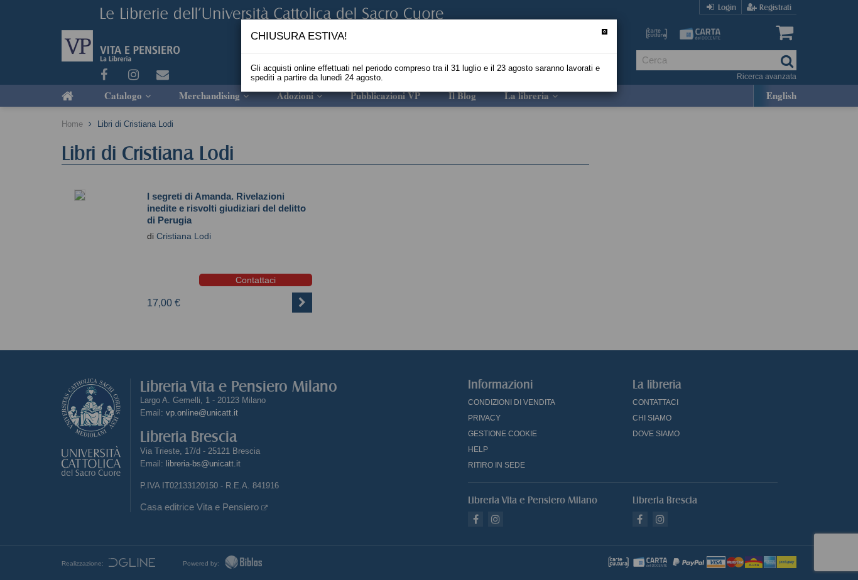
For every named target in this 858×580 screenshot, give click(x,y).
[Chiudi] (604, 32)
